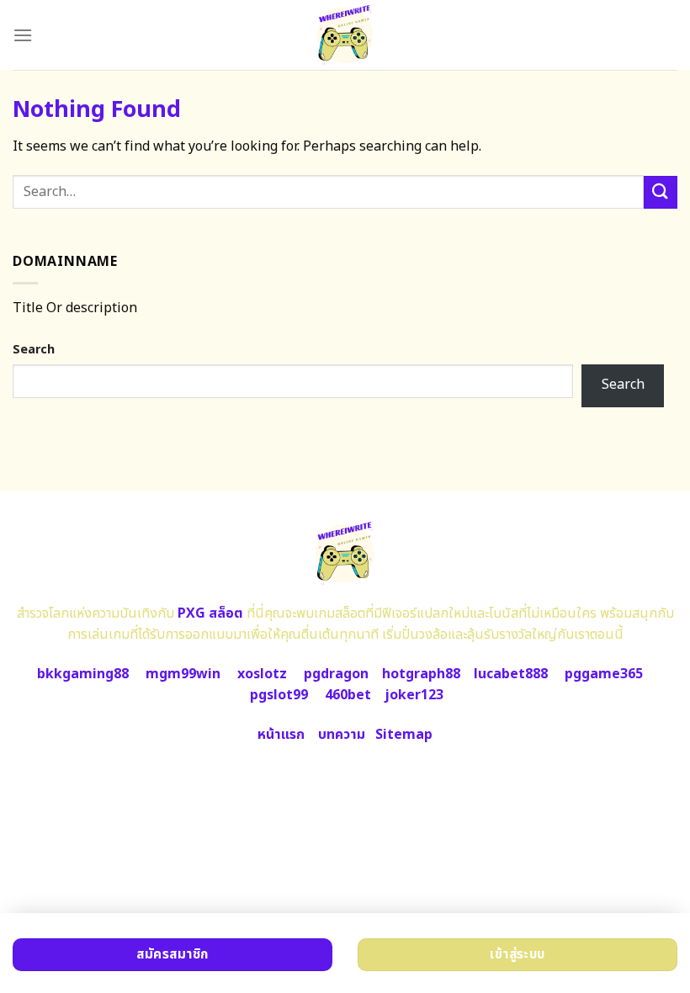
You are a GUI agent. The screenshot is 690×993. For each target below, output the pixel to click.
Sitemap (404, 735)
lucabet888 (511, 674)
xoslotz (262, 674)
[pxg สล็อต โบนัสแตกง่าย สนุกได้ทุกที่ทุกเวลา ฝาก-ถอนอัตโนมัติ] (345, 35)
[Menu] (23, 35)
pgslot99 (279, 695)
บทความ (341, 735)
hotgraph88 (421, 674)
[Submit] (660, 192)
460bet (348, 695)
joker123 (414, 695)
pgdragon (336, 674)
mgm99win (183, 674)
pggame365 (604, 674)
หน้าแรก (281, 735)
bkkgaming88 (83, 674)
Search (34, 349)
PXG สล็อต (210, 613)
